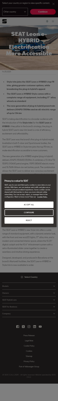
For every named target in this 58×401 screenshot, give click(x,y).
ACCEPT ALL (29, 205)
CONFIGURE (29, 212)
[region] (28, 200)
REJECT (29, 220)
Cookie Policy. (42, 197)
